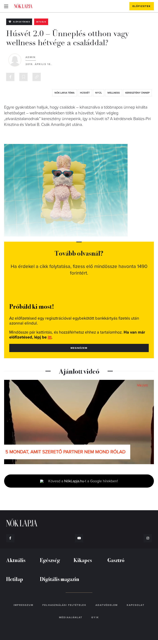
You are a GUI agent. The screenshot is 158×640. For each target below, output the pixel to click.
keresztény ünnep (137, 92)
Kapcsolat (135, 605)
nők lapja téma (64, 92)
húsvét (85, 92)
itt (50, 337)
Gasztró (115, 560)
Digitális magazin (59, 579)
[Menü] (6, 6)
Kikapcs (83, 560)
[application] (79, 422)
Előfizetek (141, 6)
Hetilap (14, 579)
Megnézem (79, 348)
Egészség (50, 560)
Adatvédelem (106, 605)
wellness (113, 92)
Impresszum (23, 605)
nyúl (98, 92)
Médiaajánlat (70, 617)
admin (31, 57)
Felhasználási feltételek (64, 605)
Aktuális (41, 22)
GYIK (95, 617)
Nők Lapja (23, 6)
